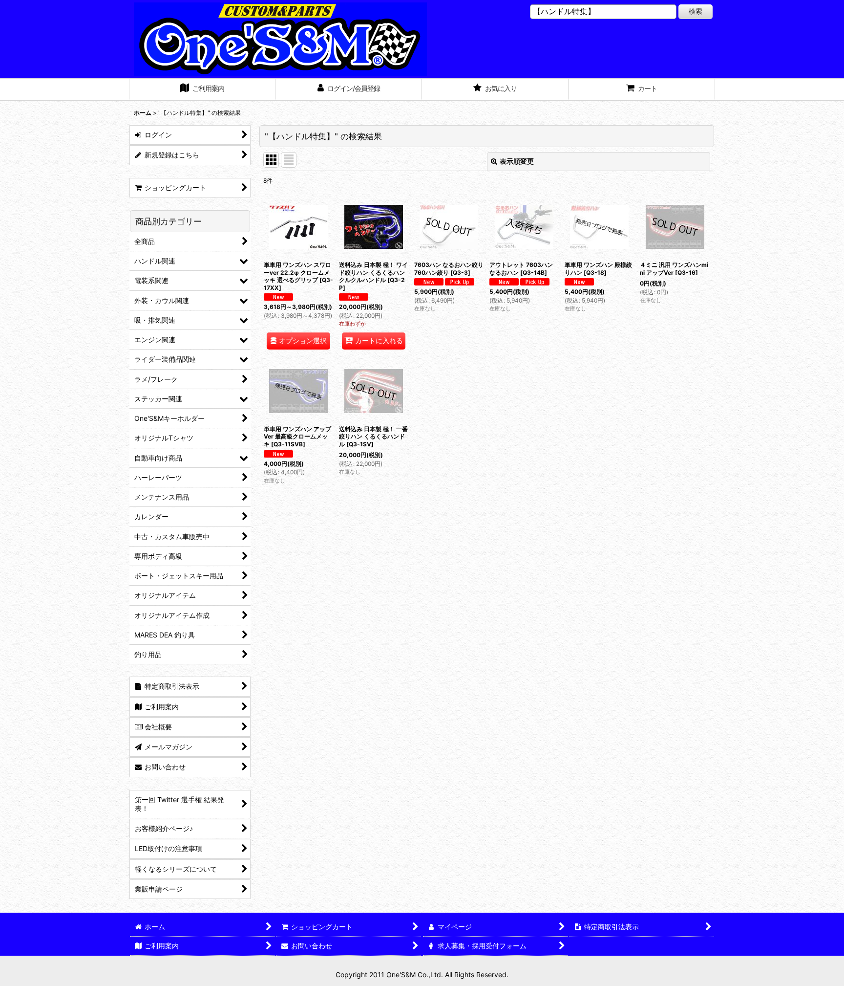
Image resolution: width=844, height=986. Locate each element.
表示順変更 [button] (517, 161)
